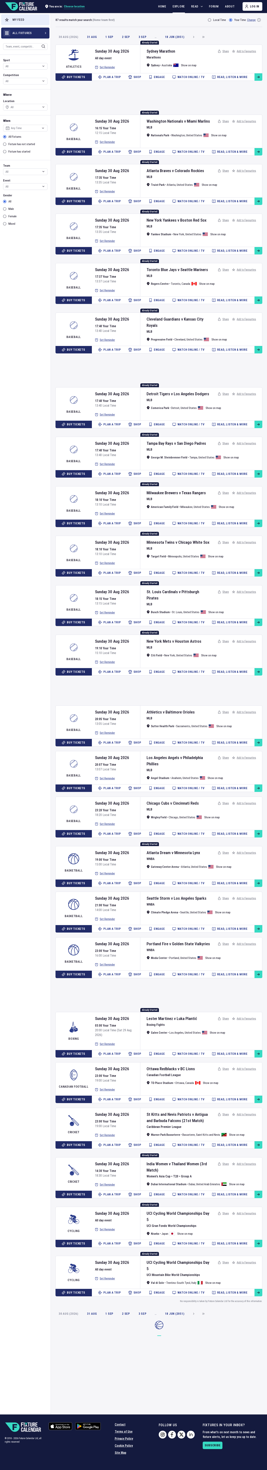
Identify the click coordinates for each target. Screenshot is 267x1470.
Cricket (74, 1132)
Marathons (154, 57)
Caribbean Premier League (164, 1127)
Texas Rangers (194, 493)
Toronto (175, 284)
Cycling (74, 1231)
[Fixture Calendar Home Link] (21, 6)
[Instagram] (163, 1435)
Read (194, 6)
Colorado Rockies (189, 170)
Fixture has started (19, 151)
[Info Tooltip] (259, 20)
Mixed (11, 224)
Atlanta (171, 185)
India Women (157, 1164)
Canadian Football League (164, 1075)
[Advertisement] (159, 94)
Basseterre (188, 1135)
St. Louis (177, 612)
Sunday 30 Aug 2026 (112, 51)
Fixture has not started (21, 144)
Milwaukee (186, 507)
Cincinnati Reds (186, 803)
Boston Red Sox (193, 220)
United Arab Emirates (208, 1184)
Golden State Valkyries (191, 944)
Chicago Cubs (158, 803)
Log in (254, 6)
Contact (120, 1424)
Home (162, 6)
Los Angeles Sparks (190, 898)
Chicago (173, 817)
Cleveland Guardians (163, 319)
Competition (11, 75)
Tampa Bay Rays (160, 443)
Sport (6, 60)
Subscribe (213, 1445)
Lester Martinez (160, 1018)
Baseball (73, 139)
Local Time (219, 20)
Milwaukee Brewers (162, 493)
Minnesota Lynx (187, 852)
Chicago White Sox (193, 542)
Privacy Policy (124, 1438)
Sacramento (183, 726)
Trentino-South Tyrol (178, 1283)
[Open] (43, 46)
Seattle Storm (158, 898)
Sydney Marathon (161, 51)
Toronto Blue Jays (162, 269)
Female (12, 216)
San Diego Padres (191, 443)
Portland (174, 958)
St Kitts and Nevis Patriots (169, 1114)
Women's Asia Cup (158, 1176)
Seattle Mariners (194, 269)
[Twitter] (181, 1435)
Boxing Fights (156, 1025)
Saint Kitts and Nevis (208, 1135)
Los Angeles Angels (163, 757)
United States (194, 135)
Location (8, 101)
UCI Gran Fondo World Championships (171, 1226)
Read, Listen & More (232, 77)
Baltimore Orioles (180, 712)
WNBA (150, 859)
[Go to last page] (203, 37)
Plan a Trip (112, 77)
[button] (25, 19)
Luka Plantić (187, 1018)
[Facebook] (172, 1435)
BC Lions (187, 1069)
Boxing (73, 1039)
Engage (159, 77)
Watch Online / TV (191, 77)
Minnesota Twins (161, 542)
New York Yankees (162, 220)
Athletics (74, 66)
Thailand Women (185, 1164)
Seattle (184, 912)
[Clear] (41, 46)
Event (6, 180)
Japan (164, 1233)
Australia (167, 65)
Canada (186, 284)
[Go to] (258, 77)
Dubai (192, 1184)
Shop (137, 77)
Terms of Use (124, 1431)
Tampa (193, 457)
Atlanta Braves (159, 170)
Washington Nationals (165, 121)
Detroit (175, 408)
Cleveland (179, 339)
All (9, 201)
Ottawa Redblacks (162, 1069)
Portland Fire (157, 944)
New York (178, 234)
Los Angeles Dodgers (191, 394)
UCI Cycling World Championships (174, 1213)
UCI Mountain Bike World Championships (173, 1275)
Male (11, 209)
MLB (149, 127)
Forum (214, 6)
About (230, 6)
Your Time (240, 20)
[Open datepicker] (43, 128)
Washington (178, 135)
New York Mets (159, 641)
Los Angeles (176, 1032)
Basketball (74, 870)
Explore (179, 6)
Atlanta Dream (159, 852)
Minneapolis (175, 556)
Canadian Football (74, 1086)
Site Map (120, 1453)
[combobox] (20, 46)
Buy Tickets (76, 77)
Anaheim (176, 778)
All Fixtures (14, 136)
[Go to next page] (193, 37)
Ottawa (179, 1083)
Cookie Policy (124, 1446)
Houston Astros (188, 641)
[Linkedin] (191, 1435)
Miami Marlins (198, 121)
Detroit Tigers (158, 394)
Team (6, 165)
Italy (193, 1283)
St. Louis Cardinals (162, 591)
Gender (7, 195)
